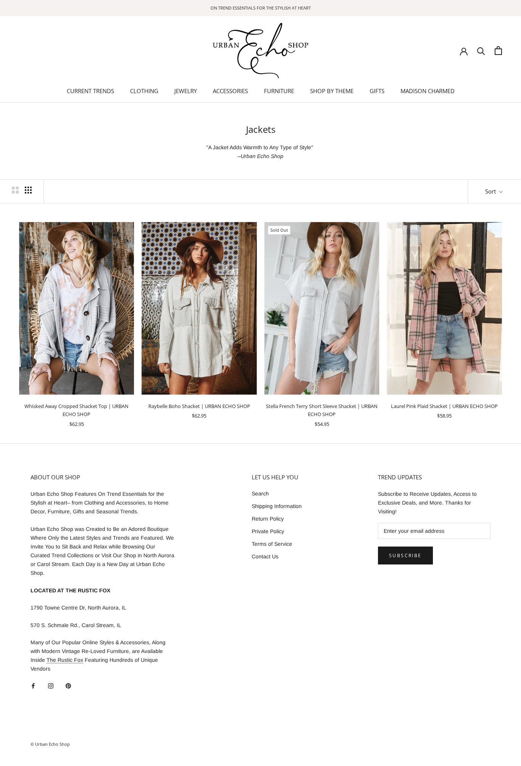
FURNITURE (279, 91)
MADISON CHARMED (427, 91)
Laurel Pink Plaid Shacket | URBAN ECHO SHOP (444, 406)
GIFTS (377, 91)
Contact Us (265, 556)
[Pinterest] (68, 685)
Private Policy (268, 531)
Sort (491, 191)
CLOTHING (144, 91)
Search (260, 493)
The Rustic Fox (65, 660)
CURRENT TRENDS (90, 91)
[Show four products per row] (28, 190)
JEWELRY (185, 91)
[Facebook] (33, 685)
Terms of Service (272, 544)
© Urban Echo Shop (50, 744)
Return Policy (268, 519)
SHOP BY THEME (332, 91)
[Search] (481, 51)
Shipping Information (277, 506)
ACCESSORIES (230, 91)
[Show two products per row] (15, 190)
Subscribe (405, 555)
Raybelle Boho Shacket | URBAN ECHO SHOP (199, 406)
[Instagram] (50, 685)
